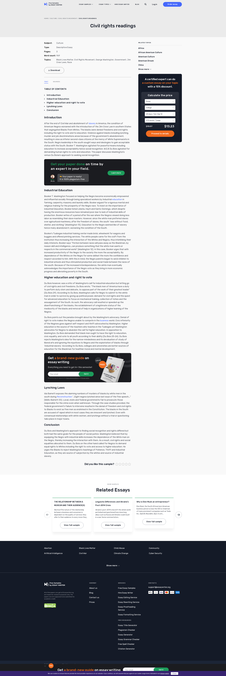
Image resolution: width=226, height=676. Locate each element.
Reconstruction (64, 396)
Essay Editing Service (127, 597)
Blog (137, 4)
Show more (111, 565)
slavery (92, 123)
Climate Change (121, 553)
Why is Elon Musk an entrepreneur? (153, 502)
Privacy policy (85, 378)
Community (154, 548)
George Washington (105, 60)
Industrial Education (58, 99)
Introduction (54, 95)
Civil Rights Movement (67, 18)
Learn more (116, 173)
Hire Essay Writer (122, 4)
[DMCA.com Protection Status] (50, 607)
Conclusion (53, 110)
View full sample (72, 525)
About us (93, 588)
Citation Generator (126, 649)
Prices (92, 602)
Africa (141, 48)
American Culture (146, 57)
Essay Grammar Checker (128, 639)
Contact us (94, 597)
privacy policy (164, 673)
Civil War (83, 553)
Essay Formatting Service (129, 615)
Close (174, 673)
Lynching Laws (55, 106)
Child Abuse (119, 548)
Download (55, 70)
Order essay (172, 4)
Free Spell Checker (126, 644)
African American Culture (150, 52)
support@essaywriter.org (159, 587)
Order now (160, 134)
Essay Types (104, 4)
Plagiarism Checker (126, 630)
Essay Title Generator (127, 625)
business (104, 320)
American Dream (146, 61)
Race (69, 62)
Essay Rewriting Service (128, 602)
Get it (86, 374)
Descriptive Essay (64, 47)
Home (46, 18)
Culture (53, 18)
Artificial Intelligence (53, 553)
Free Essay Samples (126, 588)
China (141, 65)
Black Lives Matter (64, 60)
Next (178, 514)
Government (120, 60)
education (117, 199)
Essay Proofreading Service (126, 608)
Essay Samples (85, 4)
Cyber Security (155, 553)
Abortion (48, 548)
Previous (47, 514)
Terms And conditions (72, 378)
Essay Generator (125, 635)
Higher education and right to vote (66, 102)
